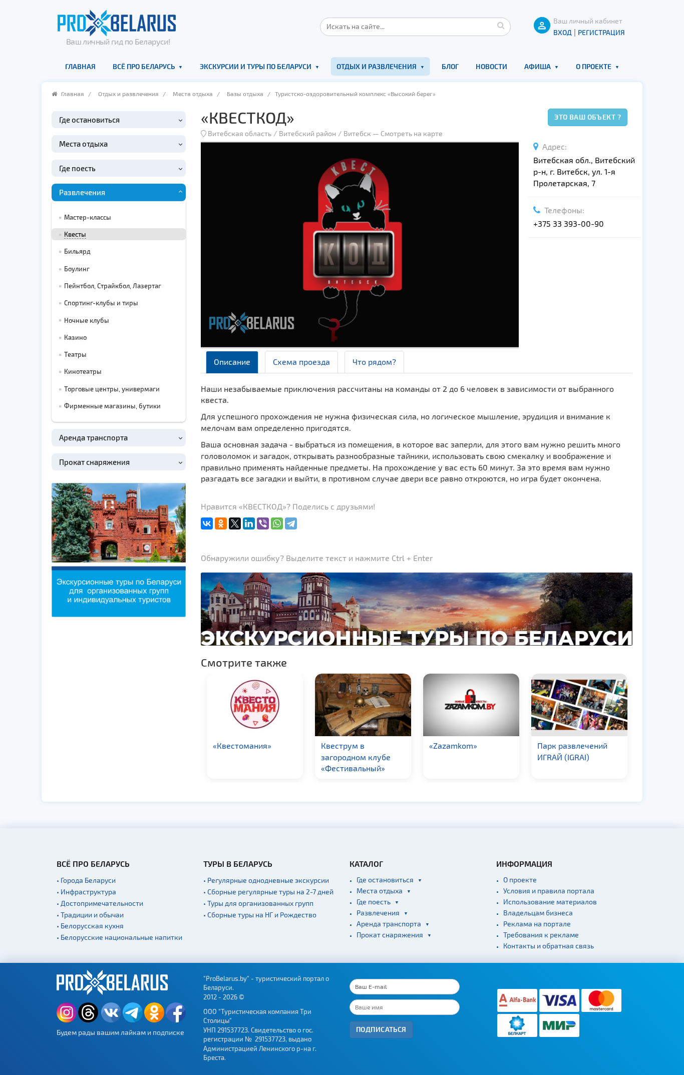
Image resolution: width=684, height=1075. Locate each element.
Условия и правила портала (548, 890)
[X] (235, 523)
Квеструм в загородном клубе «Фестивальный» (356, 757)
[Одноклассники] (221, 523)
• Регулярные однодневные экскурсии (266, 880)
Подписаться (381, 1029)
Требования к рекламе (541, 934)
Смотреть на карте (412, 133)
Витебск (357, 133)
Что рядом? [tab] (374, 361)
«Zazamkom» (453, 745)
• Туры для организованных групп (258, 903)
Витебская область (239, 133)
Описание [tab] (232, 361)
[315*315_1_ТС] (119, 549)
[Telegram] (291, 523)
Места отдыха (193, 93)
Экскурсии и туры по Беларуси (255, 66)
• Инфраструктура (86, 891)
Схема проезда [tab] (301, 361)
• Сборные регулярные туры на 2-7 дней (268, 891)
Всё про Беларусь (144, 66)
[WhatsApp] (277, 523)
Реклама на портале (537, 923)
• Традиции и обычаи (90, 914)
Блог (450, 66)
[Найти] (501, 25)
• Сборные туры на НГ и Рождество (259, 914)
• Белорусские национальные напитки (119, 937)
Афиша (537, 66)
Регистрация (601, 32)
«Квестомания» (242, 745)
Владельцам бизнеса (538, 912)
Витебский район (307, 133)
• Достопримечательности (100, 903)
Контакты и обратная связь (548, 945)
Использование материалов (550, 901)
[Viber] (263, 523)
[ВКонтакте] (207, 523)
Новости (491, 66)
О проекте (593, 66)
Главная (80, 66)
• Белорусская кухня (90, 925)
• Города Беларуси (86, 880)
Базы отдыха (245, 93)
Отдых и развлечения (376, 66)
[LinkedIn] (249, 523)
